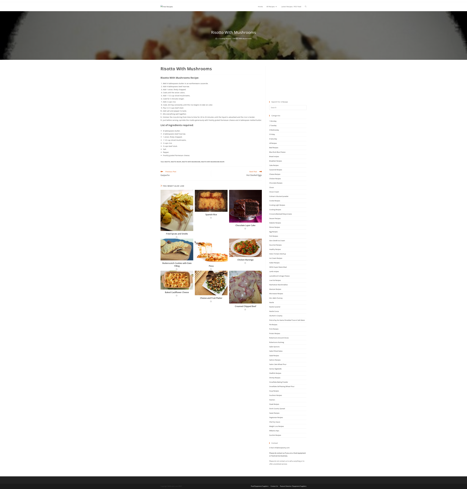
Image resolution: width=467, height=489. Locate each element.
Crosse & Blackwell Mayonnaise (280, 214)
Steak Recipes (274, 404)
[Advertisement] (287, 81)
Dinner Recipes (274, 227)
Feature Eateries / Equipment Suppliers (293, 486)
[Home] (216, 38)
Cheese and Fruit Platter (211, 298)
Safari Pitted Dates (276, 351)
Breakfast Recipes (275, 161)
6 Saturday (273, 139)
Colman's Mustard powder (278, 196)
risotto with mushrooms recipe (212, 162)
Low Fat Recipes (275, 280)
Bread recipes (274, 156)
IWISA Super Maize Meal (278, 267)
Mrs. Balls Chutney (276, 298)
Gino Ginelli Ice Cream (277, 240)
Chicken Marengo (245, 259)
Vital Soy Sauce (274, 422)
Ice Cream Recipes (275, 258)
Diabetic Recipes (275, 223)
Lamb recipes (274, 271)
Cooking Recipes (275, 209)
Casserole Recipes (275, 170)
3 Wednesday (274, 130)
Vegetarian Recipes (276, 417)
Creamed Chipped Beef (245, 306)
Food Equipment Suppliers (260, 486)
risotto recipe (176, 162)
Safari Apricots (274, 347)
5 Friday (272, 134)
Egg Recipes (273, 232)
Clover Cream (274, 192)
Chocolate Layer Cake (245, 225)
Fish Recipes (273, 236)
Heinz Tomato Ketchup (277, 254)
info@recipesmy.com (282, 448)
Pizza (211, 266)
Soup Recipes (274, 391)
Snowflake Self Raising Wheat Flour (281, 386)
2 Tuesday (273, 125)
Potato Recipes (274, 333)
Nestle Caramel (274, 307)
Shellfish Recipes (275, 373)
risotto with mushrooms (191, 162)
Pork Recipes (273, 329)
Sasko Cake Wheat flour (277, 364)
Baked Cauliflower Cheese (177, 292)
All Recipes (273, 143)
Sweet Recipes (274, 413)
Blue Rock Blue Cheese (277, 152)
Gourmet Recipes (275, 245)
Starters (272, 400)
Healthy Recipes (275, 249)
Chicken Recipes (275, 178)
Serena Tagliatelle (275, 369)
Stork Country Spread (277, 408)
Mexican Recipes (275, 289)
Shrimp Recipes (274, 378)
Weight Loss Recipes (276, 426)
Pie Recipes (273, 324)
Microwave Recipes (276, 293)
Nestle (271, 302)
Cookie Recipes (274, 201)
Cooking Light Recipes (277, 205)
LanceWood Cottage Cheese (279, 276)
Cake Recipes (274, 165)
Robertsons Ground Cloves (279, 338)
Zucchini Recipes (275, 435)
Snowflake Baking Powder (278, 382)
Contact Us (274, 486)
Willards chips (274, 431)
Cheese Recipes (274, 174)
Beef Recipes (273, 147)
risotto (167, 162)
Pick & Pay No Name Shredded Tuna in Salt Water (287, 320)
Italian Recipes (274, 263)
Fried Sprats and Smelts (177, 233)
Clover (271, 187)
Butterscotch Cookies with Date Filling (177, 264)
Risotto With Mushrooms (242, 38)
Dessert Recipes (275, 218)
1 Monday (273, 121)
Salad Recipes (274, 355)
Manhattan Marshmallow (278, 285)
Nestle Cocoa (274, 311)
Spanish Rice (211, 214)
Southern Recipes (275, 395)
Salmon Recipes (275, 360)
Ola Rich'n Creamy (275, 316)
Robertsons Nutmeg (276, 342)
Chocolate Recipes (275, 183)
